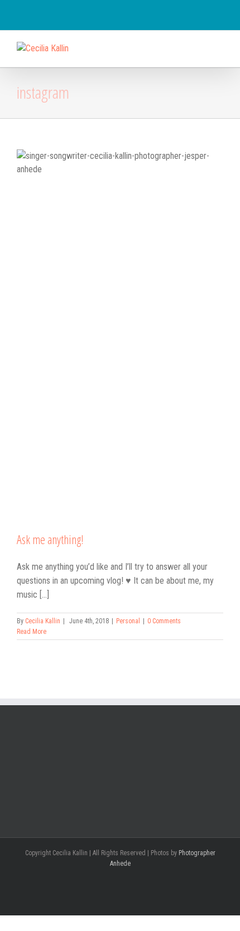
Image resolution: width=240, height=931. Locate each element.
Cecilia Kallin (42, 621)
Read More (31, 632)
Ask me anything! (50, 539)
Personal (128, 621)
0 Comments (164, 621)
